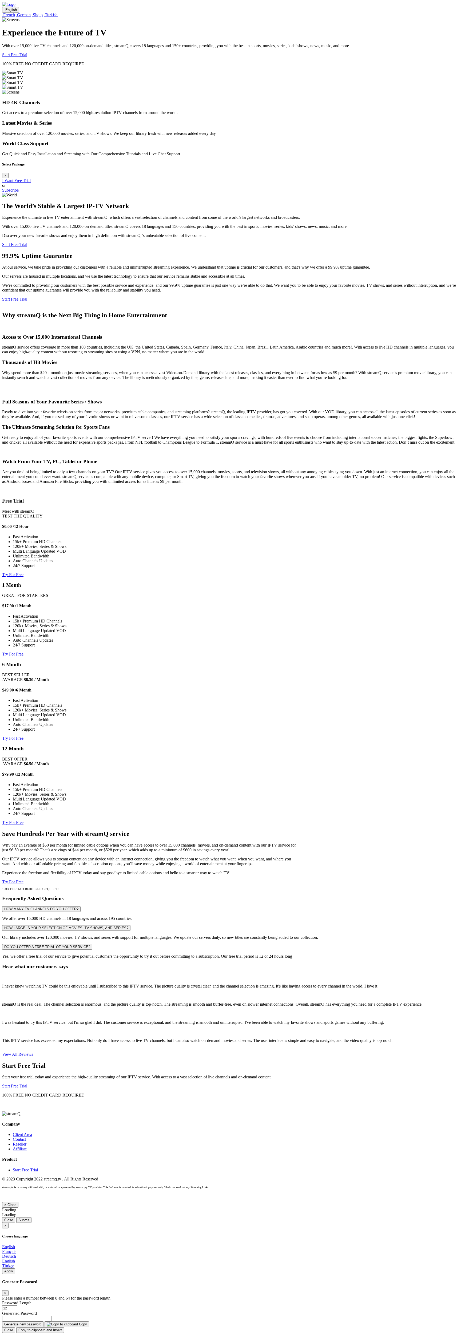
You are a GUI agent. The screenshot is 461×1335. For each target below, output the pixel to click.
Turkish (51, 15)
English (10, 10)
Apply (8, 1271)
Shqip (37, 15)
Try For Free (12, 574)
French (8, 15)
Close (8, 1220)
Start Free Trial (14, 54)
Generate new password (22, 1324)
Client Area (22, 1134)
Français (9, 1251)
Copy (82, 1324)
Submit (23, 1220)
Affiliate (20, 1149)
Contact (19, 1139)
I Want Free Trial (16, 180)
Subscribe (10, 190)
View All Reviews (17, 1054)
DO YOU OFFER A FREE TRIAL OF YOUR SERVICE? (47, 947)
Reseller (19, 1144)
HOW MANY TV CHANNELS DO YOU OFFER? (41, 909)
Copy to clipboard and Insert (40, 1330)
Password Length (16, 1303)
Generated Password (19, 1313)
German (23, 15)
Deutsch (9, 1256)
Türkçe (8, 1266)
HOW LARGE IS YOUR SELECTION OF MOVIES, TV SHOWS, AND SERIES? (66, 928)
